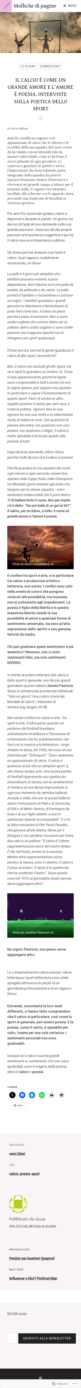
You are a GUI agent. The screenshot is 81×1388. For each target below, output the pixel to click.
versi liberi (17, 1154)
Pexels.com (61, 564)
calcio (13, 1174)
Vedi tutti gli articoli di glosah (32, 1226)
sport (35, 1174)
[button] (40, 547)
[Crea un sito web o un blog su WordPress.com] (40, 1378)
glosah (30, 66)
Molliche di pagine (35, 6)
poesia (25, 1174)
